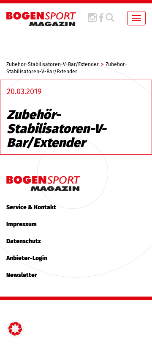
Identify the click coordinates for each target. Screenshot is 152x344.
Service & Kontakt (31, 207)
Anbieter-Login (26, 258)
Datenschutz (23, 241)
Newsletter (21, 275)
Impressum (21, 224)
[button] (15, 328)
